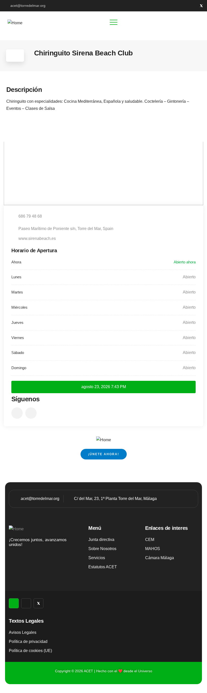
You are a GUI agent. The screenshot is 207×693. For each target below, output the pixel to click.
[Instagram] (185, 6)
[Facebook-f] (193, 6)
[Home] (15, 23)
